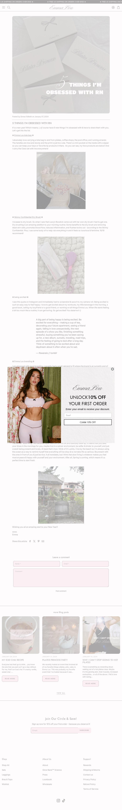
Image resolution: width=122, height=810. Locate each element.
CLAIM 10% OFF (88, 422)
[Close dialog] (112, 369)
